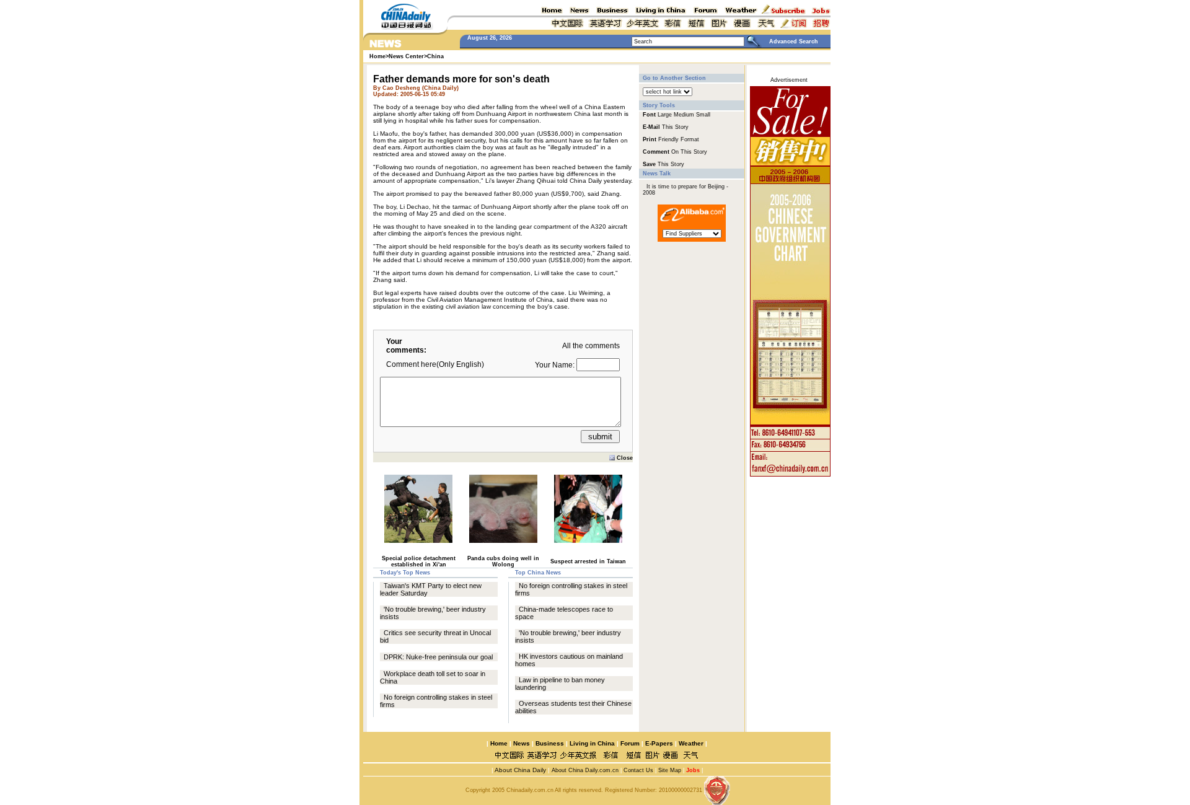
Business (550, 743)
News (521, 743)
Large (665, 115)
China (435, 56)
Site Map (669, 770)
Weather (690, 743)
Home (499, 743)
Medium (684, 115)
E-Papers (659, 743)
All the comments (591, 345)
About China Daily (519, 770)
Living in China (592, 743)
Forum (630, 743)
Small (703, 115)
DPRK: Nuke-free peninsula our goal (438, 657)
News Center (406, 56)
